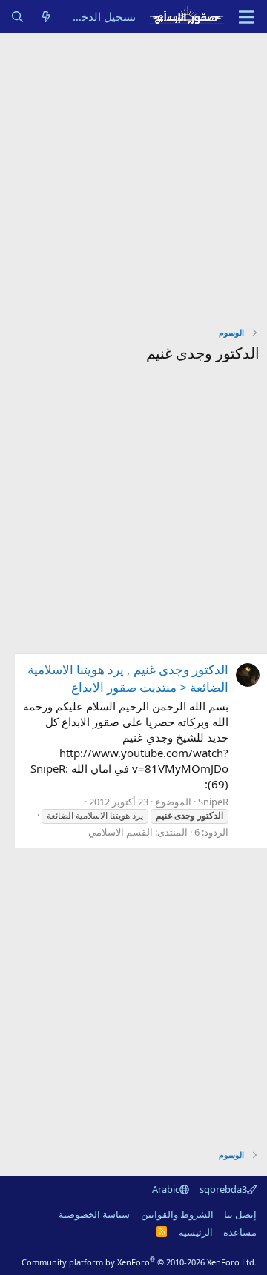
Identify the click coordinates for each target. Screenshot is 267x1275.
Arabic (165, 1189)
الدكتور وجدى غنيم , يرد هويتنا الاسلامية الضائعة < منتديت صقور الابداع (127, 678)
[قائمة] (246, 17)
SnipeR (213, 801)
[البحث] (17, 16)
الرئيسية (196, 1232)
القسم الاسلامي (120, 832)
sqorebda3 (223, 1189)
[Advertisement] (133, 174)
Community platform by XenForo (139, 1262)
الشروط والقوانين (177, 1214)
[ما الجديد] (46, 16)
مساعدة (240, 1232)
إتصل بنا (240, 1214)
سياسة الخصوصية (94, 1214)
